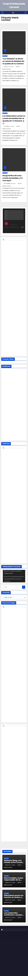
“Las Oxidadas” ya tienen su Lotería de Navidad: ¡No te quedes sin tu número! (13, 61)
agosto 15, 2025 (9, 66)
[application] (14, 576)
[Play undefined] (6, 223)
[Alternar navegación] (13, 13)
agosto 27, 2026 (10, 865)
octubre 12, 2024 (9, 126)
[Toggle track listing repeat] (5, 230)
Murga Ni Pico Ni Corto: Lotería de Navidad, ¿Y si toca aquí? (12, 178)
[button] (23, 12)
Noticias (5, 56)
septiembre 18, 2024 (10, 183)
